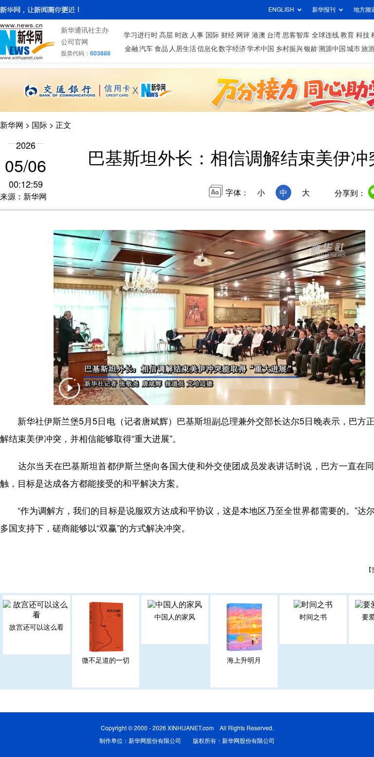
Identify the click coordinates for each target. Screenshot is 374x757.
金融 (131, 48)
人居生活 (182, 48)
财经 (228, 35)
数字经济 (232, 48)
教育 (347, 35)
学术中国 (260, 48)
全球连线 (325, 35)
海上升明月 (244, 660)
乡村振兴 (289, 48)
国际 (212, 35)
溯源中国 (332, 48)
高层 (166, 35)
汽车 (146, 48)
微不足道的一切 (106, 660)
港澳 (258, 35)
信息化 (207, 48)
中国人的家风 (174, 617)
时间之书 (313, 617)
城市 (353, 48)
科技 (363, 35)
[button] (69, 394)
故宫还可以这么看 (36, 627)
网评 (243, 35)
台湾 (273, 35)
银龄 (311, 48)
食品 (161, 48)
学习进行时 (141, 35)
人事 (197, 35)
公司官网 (74, 41)
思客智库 (296, 35)
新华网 (11, 125)
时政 (181, 35)
